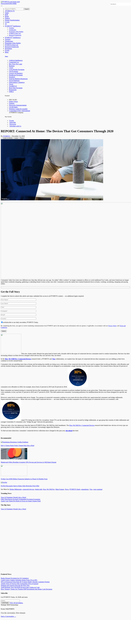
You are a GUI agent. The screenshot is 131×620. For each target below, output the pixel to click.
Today (7, 13)
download (69, 431)
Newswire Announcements (18, 105)
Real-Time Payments (15, 88)
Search (27, 9)
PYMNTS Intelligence (13, 26)
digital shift (38, 489)
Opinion (11, 103)
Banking (12, 66)
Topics (6, 56)
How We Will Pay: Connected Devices (81, 425)
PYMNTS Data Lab (15, 33)
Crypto (7, 22)
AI (6, 24)
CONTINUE (5, 603)
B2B (6, 14)
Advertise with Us (15, 126)
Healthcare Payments (16, 75)
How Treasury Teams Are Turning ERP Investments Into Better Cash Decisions (26, 589)
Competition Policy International (19, 111)
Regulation (8, 48)
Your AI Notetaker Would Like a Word (13, 497)
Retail (7, 16)
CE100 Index (13, 107)
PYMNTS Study (74, 489)
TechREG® (13, 86)
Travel (11, 84)
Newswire (4, 3)
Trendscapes (12, 30)
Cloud (11, 68)
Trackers (11, 28)
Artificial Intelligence (16, 60)
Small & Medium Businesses (18, 79)
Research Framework (15, 35)
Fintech (7, 18)
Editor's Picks (13, 101)
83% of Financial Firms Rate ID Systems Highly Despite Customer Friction (25, 582)
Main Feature (59, 489)
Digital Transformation (12, 20)
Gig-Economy (13, 71)
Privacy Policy (112, 326)
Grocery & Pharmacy (16, 73)
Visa (53, 359)
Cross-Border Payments (16, 69)
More (7, 52)
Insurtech (12, 77)
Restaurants (12, 90)
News (67, 489)
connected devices (28, 489)
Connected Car (14, 62)
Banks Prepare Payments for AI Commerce (15, 578)
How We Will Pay (49, 489)
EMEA (11, 91)
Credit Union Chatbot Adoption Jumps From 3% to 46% (19, 580)
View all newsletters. (16, 603)
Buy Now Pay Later (15, 64)
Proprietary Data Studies (16, 31)
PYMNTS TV (10, 11)
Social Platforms (14, 80)
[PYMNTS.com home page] (10, 2)
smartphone (85, 489)
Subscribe (12, 122)
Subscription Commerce (17, 82)
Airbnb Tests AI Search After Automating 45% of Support (19, 584)
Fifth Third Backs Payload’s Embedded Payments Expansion (20, 499)
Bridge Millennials (16, 489)
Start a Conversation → (8, 616)
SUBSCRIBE (12, 3)
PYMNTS (6, 136)
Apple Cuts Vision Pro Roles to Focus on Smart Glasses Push (21, 501)
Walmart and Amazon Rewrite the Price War (15, 585)
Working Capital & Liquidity (18, 109)
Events (7, 50)
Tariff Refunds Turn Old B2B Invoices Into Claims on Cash (20, 587)
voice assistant (97, 489)
